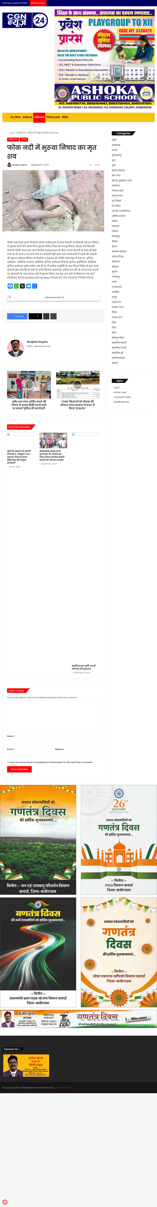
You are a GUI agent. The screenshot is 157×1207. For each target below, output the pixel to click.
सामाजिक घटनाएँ (119, 347)
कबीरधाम (39, 117)
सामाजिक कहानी (119, 342)
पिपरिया (115, 231)
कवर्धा (23, 139)
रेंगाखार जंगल (117, 307)
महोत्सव (115, 266)
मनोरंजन (116, 261)
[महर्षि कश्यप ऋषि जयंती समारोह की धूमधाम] (86, 548)
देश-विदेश (16, 117)
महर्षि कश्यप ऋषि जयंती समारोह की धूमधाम (84, 667)
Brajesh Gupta (20, 165)
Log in (117, 387)
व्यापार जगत (117, 317)
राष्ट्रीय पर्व (116, 302)
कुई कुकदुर (117, 155)
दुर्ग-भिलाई (116, 200)
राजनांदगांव (116, 287)
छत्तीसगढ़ (27, 117)
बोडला (114, 246)
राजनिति (115, 292)
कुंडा (113, 160)
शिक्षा (114, 322)
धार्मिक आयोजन (118, 216)
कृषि (114, 165)
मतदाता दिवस (117, 256)
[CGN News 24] (25, 20)
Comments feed (122, 397)
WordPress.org (121, 401)
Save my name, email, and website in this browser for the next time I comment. (51, 762)
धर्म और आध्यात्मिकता (121, 211)
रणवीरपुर (116, 276)
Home (12, 132)
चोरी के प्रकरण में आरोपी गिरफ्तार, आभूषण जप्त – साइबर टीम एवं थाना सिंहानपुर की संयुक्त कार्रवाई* (19, 457)
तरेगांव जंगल (117, 195)
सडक (114, 332)
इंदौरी (114, 140)
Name (11, 736)
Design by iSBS (64, 1087)
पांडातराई (115, 226)
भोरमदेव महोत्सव (119, 251)
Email (11, 749)
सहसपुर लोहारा (118, 337)
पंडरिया (115, 221)
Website (59, 749)
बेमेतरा (115, 241)
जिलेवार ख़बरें (53, 117)
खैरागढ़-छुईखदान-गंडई (121, 180)
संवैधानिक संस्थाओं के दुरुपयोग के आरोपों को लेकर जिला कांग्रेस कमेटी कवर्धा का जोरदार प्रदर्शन (52, 456)
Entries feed (120, 392)
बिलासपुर (116, 236)
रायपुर (114, 297)
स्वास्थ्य (115, 363)
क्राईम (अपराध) (118, 170)
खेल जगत (116, 175)
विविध (65, 117)
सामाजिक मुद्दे (117, 352)
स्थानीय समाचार (118, 358)
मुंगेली (114, 271)
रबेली (114, 282)
